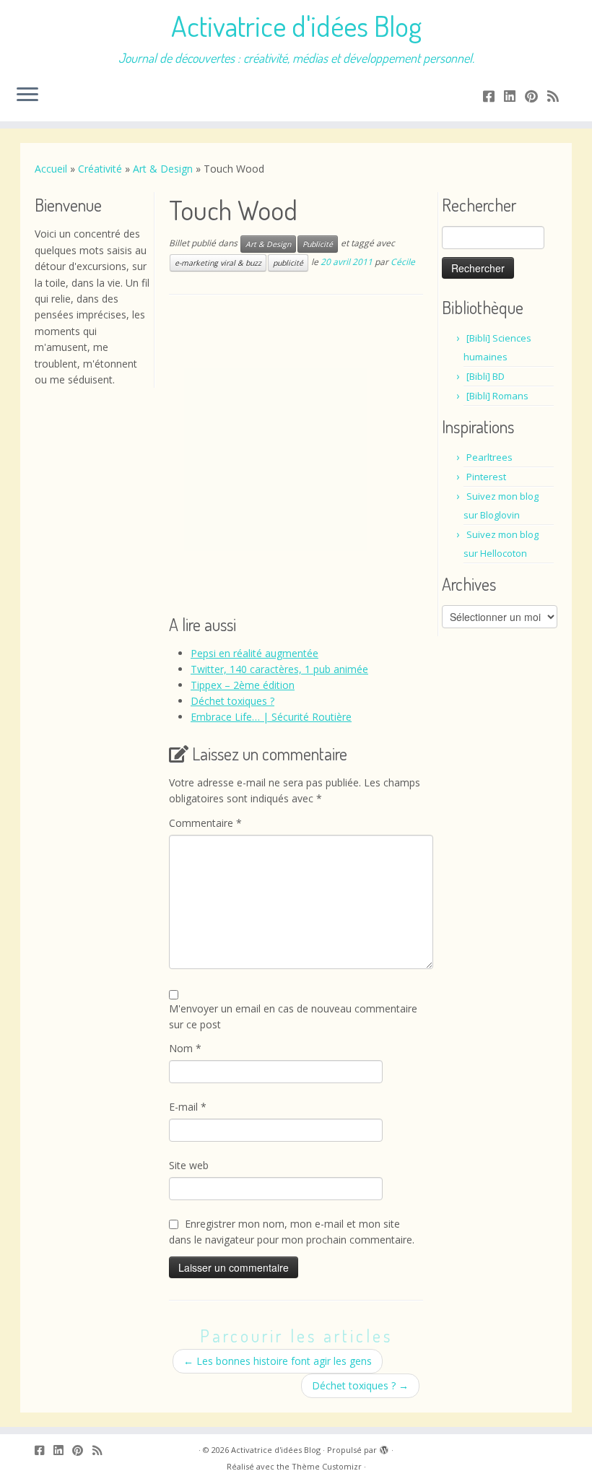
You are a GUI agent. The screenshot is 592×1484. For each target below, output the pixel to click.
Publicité (317, 244)
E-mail (187, 1107)
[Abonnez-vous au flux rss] (557, 96)
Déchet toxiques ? (232, 701)
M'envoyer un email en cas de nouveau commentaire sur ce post (293, 1016)
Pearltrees (489, 457)
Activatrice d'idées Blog (296, 25)
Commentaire (205, 823)
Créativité (100, 168)
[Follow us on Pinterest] (536, 96)
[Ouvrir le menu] (27, 95)
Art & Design (163, 168)
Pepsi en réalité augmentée (254, 653)
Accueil (51, 168)
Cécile (403, 262)
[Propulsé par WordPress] (384, 1447)
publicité (288, 263)
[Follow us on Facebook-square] (493, 96)
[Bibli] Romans (497, 395)
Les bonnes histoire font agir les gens (277, 1361)
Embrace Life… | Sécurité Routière (271, 717)
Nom (185, 1048)
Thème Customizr (327, 1466)
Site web (189, 1165)
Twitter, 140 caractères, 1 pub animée (279, 669)
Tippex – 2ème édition (243, 685)
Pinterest (486, 476)
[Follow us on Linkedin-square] (514, 96)
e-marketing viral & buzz (218, 263)
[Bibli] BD (485, 376)
